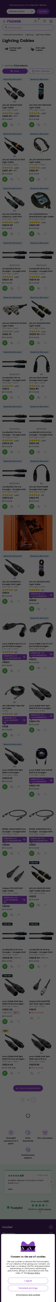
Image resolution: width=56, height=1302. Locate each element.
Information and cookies (28, 1294)
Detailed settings (28, 1288)
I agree (28, 1281)
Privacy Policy (34, 1273)
